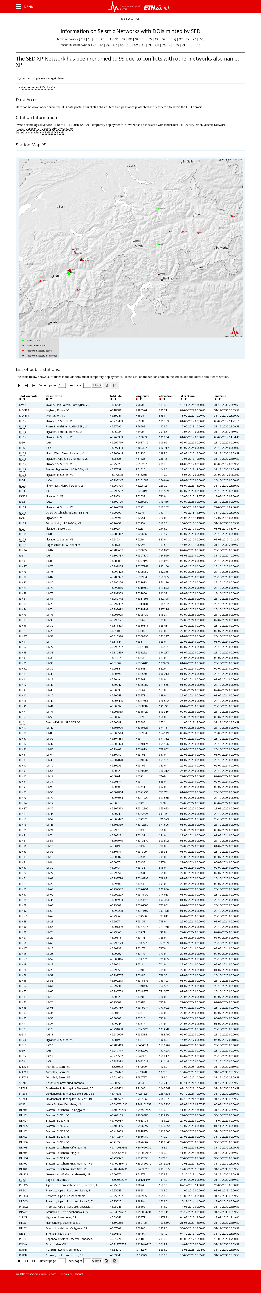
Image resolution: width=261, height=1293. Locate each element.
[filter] (24, 399)
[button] (24, 6)
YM (157, 45)
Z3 (170, 45)
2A (94, 45)
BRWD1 (24, 1212)
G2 (163, 39)
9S (150, 39)
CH (83, 39)
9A (136, 39)
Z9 (177, 45)
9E (143, 39)
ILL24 (22, 485)
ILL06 (22, 437)
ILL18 (22, 469)
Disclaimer (66, 1274)
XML (61, 132)
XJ (174, 39)
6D (115, 45)
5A (109, 39)
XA (122, 45)
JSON (54, 132)
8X (130, 39)
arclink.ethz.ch (96, 107)
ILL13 (22, 512)
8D (116, 39)
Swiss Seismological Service (40, 1274)
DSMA (23, 1244)
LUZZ (22, 1180)
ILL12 (22, 545)
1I (89, 39)
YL (150, 45)
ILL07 (22, 421)
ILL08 (22, 474)
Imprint (79, 1274)
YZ (195, 39)
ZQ (198, 45)
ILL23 (22, 453)
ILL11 (22, 722)
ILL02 (22, 539)
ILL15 (22, 458)
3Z (101, 45)
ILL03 (22, 1040)
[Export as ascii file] (115, 385)
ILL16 (22, 432)
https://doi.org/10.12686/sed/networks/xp (44, 128)
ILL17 (22, 426)
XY (181, 39)
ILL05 (22, 464)
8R (123, 39)
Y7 (187, 39)
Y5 (164, 45)
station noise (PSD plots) (37, 87)
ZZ (201, 39)
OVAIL (23, 405)
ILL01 (22, 528)
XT (143, 45)
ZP (190, 45)
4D (103, 39)
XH (128, 45)
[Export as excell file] (106, 385)
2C (108, 45)
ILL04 (22, 507)
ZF (184, 45)
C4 (156, 39)
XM (136, 45)
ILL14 (22, 523)
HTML (46, 132)
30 (95, 39)
